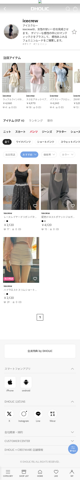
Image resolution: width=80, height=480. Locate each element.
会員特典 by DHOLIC (39, 351)
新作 (50, 121)
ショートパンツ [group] (45, 142)
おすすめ (27, 154)
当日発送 (10, 154)
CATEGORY (8, 476)
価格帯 (47, 154)
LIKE (56, 476)
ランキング (36, 121)
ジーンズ (47, 132)
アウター (61, 132)
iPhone (10, 390)
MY (72, 476)
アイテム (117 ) (13, 121)
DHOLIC (40, 8)
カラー (65, 154)
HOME (40, 476)
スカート (20, 132)
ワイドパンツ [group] (23, 142)
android (26, 390)
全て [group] (7, 142)
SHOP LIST (24, 476)
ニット (7, 132)
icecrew (7, 96)
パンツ (34, 132)
